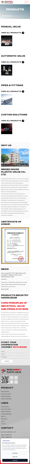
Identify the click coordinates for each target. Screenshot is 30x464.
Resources (4, 419)
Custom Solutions (14, 115)
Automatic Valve (13, 56)
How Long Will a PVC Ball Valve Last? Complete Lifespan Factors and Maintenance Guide (13, 275)
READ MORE (5, 289)
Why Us (3, 416)
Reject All (15, 456)
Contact (3, 423)
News (2, 421)
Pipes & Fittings (12, 85)
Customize (15, 453)
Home (4, 16)
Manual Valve (11, 27)
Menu (26, 2)
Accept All (15, 460)
